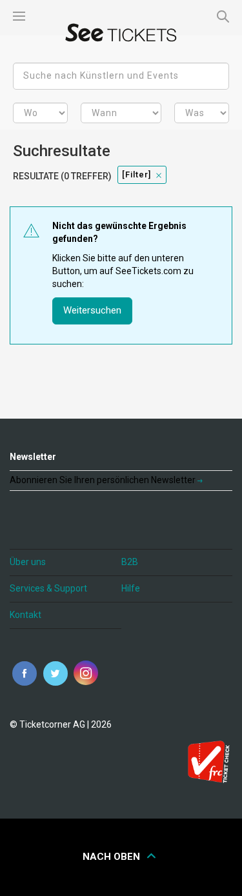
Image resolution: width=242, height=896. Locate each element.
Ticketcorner (121, 32)
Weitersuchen (92, 310)
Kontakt (25, 615)
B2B (129, 562)
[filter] (136, 174)
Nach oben (113, 856)
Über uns (28, 562)
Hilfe (130, 588)
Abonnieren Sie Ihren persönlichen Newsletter (103, 480)
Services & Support (48, 588)
